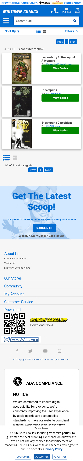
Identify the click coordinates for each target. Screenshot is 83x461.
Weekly (23, 235)
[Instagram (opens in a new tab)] (59, 351)
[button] (55, 12)
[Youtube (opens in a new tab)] (45, 351)
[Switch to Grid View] (15, 158)
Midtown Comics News (17, 267)
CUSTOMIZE (23, 456)
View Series (60, 68)
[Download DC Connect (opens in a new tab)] (43, 339)
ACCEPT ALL (41, 456)
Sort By (11, 31)
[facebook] (17, 351)
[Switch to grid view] (44, 31)
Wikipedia (9, 263)
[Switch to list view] (38, 31)
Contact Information (15, 258)
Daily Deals (38, 235)
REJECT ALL (59, 456)
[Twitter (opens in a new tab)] (30, 351)
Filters (70, 31)
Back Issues (56, 235)
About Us (11, 254)
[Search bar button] (74, 21)
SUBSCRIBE (44, 228)
